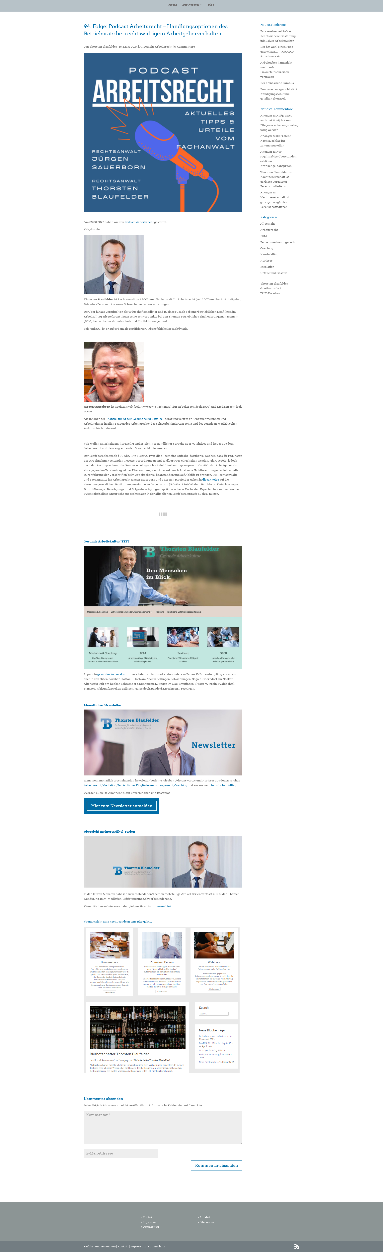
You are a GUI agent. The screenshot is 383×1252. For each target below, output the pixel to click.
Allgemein (146, 46)
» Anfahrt (203, 1217)
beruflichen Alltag (223, 785)
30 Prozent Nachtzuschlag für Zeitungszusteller (275, 140)
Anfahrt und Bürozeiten (100, 1246)
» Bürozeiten (205, 1222)
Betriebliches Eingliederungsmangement (145, 785)
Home (172, 4)
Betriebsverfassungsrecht (278, 242)
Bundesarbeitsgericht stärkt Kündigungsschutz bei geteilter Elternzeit (279, 94)
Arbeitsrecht (163, 46)
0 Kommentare (184, 46)
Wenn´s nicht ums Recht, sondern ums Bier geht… (118, 921)
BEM (263, 236)
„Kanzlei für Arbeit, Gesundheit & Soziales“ (134, 418)
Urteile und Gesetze (273, 273)
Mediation (109, 785)
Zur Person (190, 4)
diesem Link (163, 906)
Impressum (138, 1246)
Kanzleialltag (269, 254)
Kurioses (266, 260)
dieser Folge (210, 479)
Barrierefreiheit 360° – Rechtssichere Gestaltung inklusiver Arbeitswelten (278, 36)
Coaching (180, 785)
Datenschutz (156, 1246)
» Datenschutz (150, 1226)
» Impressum (150, 1222)
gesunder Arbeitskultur (113, 674)
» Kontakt (147, 1217)
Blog (211, 4)
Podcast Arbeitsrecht (139, 222)
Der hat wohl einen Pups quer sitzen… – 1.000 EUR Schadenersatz (277, 51)
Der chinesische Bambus (277, 83)
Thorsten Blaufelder (103, 46)
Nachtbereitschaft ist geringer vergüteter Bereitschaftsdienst (274, 181)
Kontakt (122, 1246)
